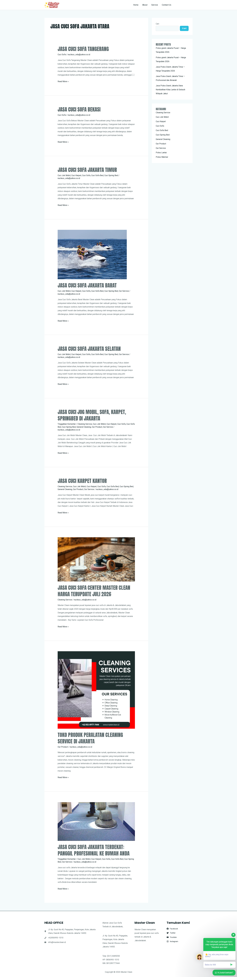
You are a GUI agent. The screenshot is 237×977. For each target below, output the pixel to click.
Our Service (124, 291)
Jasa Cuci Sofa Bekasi (79, 109)
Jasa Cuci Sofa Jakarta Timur (87, 169)
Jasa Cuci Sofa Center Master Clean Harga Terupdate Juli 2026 (94, 591)
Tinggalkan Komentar (67, 424)
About (144, 5)
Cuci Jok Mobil (64, 175)
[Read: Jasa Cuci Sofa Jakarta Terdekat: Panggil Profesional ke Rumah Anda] (96, 821)
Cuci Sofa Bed (97, 175)
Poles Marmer (162, 157)
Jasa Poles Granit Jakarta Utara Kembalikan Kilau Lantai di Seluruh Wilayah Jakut (170, 89)
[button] (184, 5)
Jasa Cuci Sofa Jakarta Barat (87, 285)
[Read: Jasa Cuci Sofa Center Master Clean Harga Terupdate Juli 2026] (96, 559)
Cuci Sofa (62, 54)
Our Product (97, 427)
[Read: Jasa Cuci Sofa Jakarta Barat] (92, 254)
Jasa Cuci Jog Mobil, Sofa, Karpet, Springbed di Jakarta (92, 415)
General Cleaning (84, 427)
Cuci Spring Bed (111, 175)
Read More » (63, 81)
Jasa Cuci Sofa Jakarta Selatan (89, 348)
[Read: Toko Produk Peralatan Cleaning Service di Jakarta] (96, 690)
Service (154, 5)
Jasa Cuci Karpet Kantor (82, 481)
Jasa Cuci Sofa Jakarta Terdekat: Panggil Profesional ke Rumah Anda (93, 850)
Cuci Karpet (76, 175)
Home (135, 5)
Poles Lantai (161, 152)
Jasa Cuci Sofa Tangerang (83, 49)
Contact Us (166, 5)
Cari (157, 24)
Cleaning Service (85, 424)
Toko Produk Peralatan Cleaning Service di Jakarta (90, 738)
